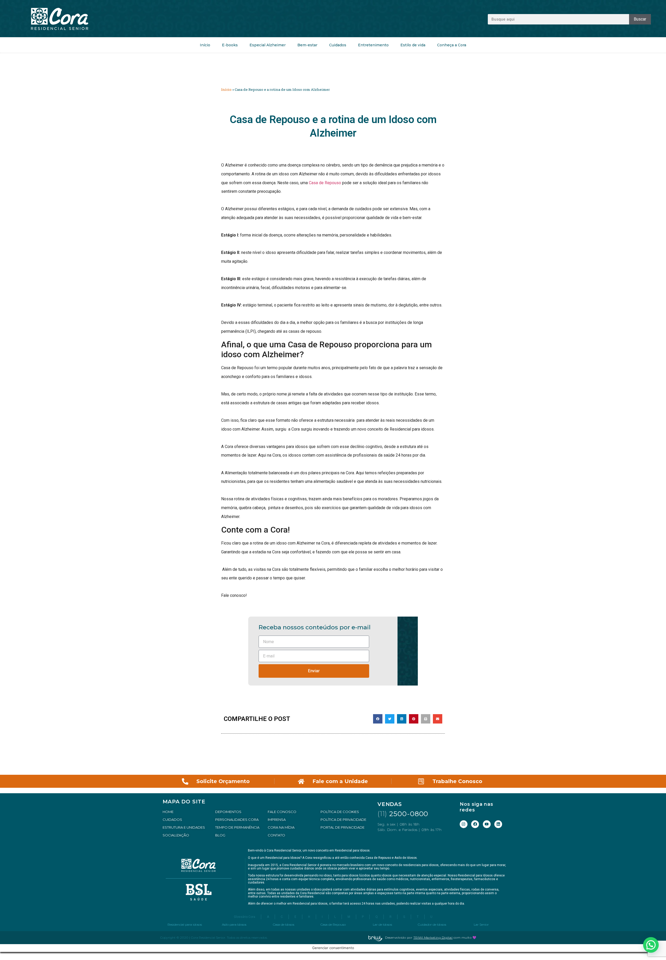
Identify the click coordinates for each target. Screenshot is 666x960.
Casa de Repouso (325, 182)
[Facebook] (475, 824)
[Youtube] (487, 824)
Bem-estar (307, 45)
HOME (168, 812)
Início (205, 45)
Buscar (640, 19)
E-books (230, 45)
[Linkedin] (498, 824)
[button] (377, 719)
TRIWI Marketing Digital (433, 937)
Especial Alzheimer (267, 45)
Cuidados (337, 45)
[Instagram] (464, 824)
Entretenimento (373, 45)
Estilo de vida (412, 45)
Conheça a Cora (451, 45)
